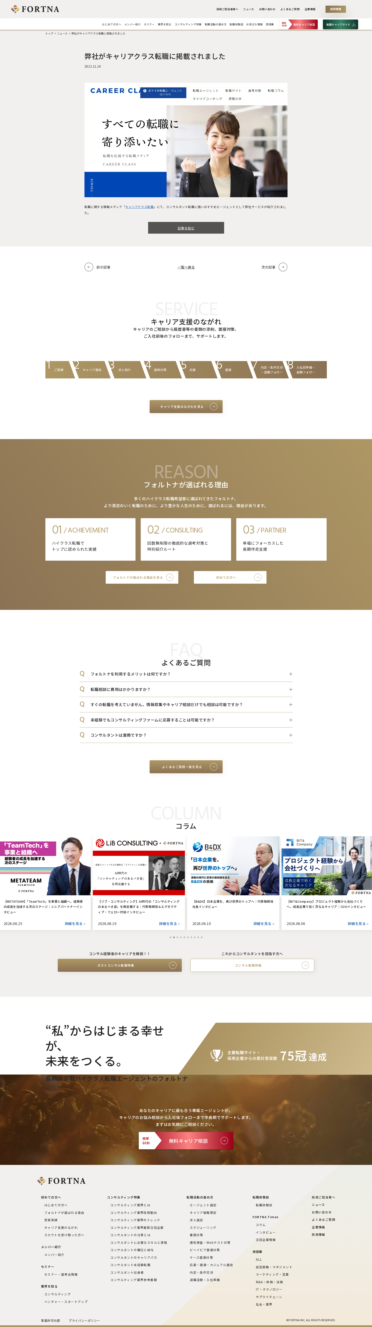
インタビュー (266, 1232)
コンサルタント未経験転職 (130, 1265)
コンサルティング (57, 1294)
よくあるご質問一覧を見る (182, 767)
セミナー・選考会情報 (61, 1274)
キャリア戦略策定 (203, 1212)
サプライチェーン (269, 1297)
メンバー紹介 (54, 1254)
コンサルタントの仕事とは (130, 1235)
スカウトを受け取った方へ (64, 1235)
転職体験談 (264, 1205)
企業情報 (310, 9)
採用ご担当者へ (323, 1197)
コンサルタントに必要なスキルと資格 (138, 1242)
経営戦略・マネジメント (274, 1267)
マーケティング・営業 (272, 1274)
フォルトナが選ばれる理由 (64, 1212)
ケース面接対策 (201, 1257)
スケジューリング (203, 1227)
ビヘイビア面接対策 (205, 1250)
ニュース (248, 9)
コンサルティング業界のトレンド (135, 1220)
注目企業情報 (266, 1239)
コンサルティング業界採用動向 (133, 1212)
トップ (49, 33)
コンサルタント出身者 (127, 1272)
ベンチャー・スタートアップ (66, 1301)
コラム (261, 1225)
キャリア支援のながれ (61, 1227)
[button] (170, 937)
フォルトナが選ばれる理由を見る (138, 577)
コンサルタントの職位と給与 (132, 1250)
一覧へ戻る (186, 267)
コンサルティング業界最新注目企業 (137, 1227)
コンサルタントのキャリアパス (133, 1257)
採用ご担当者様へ (227, 9)
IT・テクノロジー (269, 1289)
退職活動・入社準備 (205, 1280)
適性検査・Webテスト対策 (210, 1242)
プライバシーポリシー (84, 1320)
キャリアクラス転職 (139, 207)
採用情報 (335, 9)
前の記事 (103, 267)
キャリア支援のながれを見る (182, 406)
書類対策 (196, 1235)
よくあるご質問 (289, 9)
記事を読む (186, 228)
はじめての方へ (56, 1205)
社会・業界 (264, 1304)
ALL (259, 1259)
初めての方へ (226, 577)
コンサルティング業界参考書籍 (133, 1280)
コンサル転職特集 (248, 965)
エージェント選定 (203, 1205)
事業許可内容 (50, 1320)
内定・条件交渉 (201, 1272)
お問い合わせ (267, 9)
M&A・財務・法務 (269, 1282)
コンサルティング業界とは (130, 1205)
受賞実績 (51, 1220)
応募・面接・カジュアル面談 (211, 1265)
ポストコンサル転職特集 (116, 965)
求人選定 (196, 1220)
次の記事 (268, 267)
